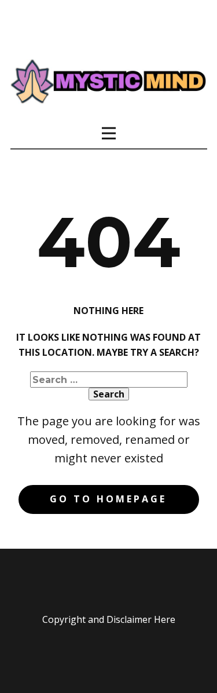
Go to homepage (108, 499)
